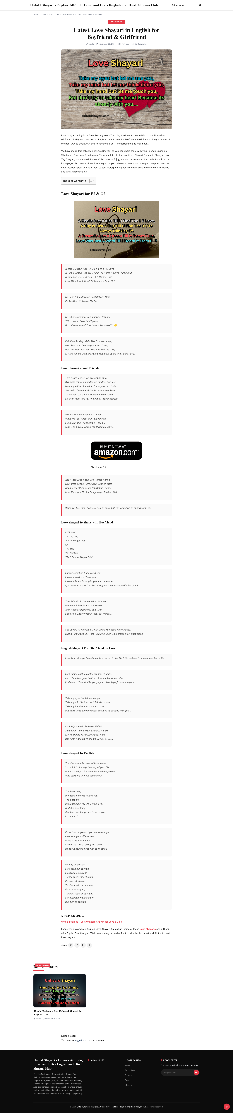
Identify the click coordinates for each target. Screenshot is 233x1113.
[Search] (200, 5)
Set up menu (178, 5)
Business (128, 1075)
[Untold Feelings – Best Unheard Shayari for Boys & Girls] (59, 990)
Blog (127, 1080)
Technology (130, 1070)
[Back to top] (227, 1107)
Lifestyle (128, 1085)
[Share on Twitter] (70, 945)
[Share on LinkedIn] (83, 945)
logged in (79, 1040)
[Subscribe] (196, 1072)
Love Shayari (47, 14)
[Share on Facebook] (77, 945)
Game (127, 1065)
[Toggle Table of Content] (90, 181)
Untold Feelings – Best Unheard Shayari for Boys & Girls (91, 921)
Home (35, 14)
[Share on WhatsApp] (89, 945)
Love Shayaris (148, 929)
